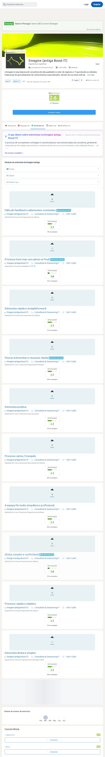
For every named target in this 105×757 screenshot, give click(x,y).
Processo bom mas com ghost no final (27, 259)
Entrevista (39, 125)
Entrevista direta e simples (20, 652)
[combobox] (19, 4)
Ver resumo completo (13, 153)
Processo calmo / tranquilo (20, 455)
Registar (97, 4)
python (15, 81)
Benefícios (65, 125)
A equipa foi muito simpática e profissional (29, 505)
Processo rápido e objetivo (20, 603)
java (7, 81)
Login (86, 4)
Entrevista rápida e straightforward (25, 308)
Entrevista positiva (15, 406)
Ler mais (91, 75)
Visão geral (11, 125)
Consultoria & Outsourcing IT (42, 67)
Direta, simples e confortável (22, 554)
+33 (23, 81)
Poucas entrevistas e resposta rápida (26, 357)
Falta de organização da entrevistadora (27, 701)
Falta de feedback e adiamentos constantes (30, 210)
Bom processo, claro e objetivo (23, 751)
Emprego (24, 125)
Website (74, 67)
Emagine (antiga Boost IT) (18, 214)
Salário (52, 125)
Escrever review (54, 112)
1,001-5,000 (62, 67)
